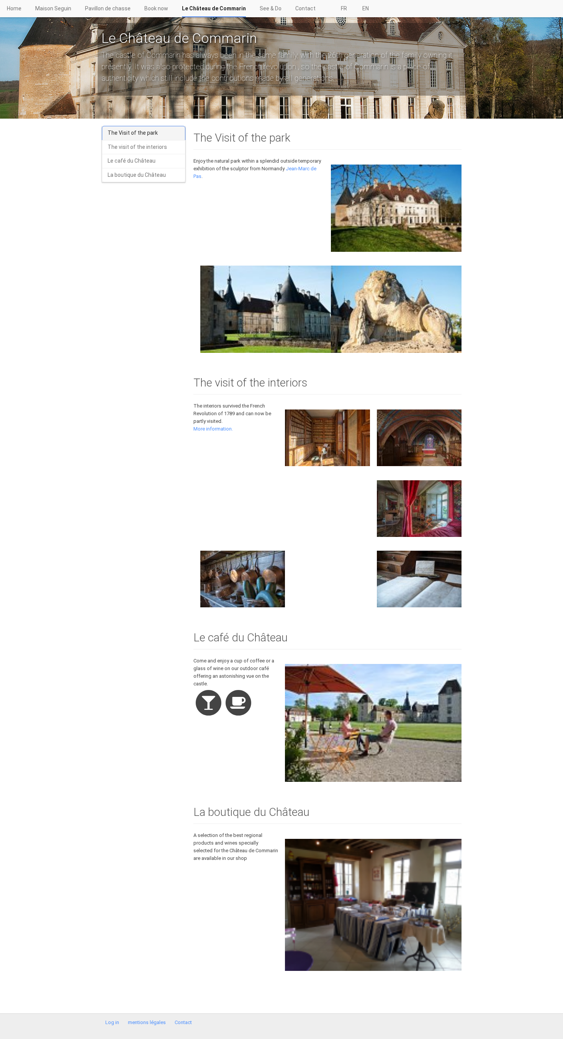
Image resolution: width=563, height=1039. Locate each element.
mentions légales (147, 1022)
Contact (305, 8)
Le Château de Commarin (214, 8)
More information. (213, 429)
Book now (156, 8)
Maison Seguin (53, 8)
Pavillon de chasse (108, 8)
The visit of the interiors (137, 147)
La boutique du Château (137, 175)
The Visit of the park (133, 133)
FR (344, 8)
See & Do (271, 8)
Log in (112, 1022)
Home (14, 8)
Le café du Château (131, 161)
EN (365, 8)
